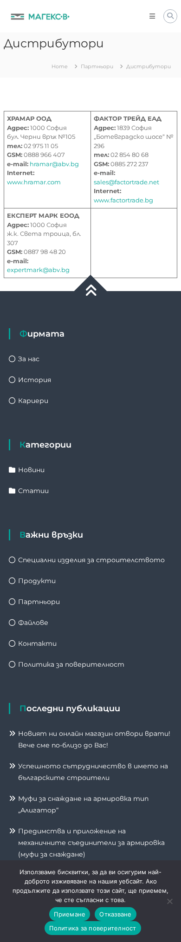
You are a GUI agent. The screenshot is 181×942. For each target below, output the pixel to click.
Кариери (33, 400)
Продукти (37, 581)
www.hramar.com (34, 182)
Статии (33, 491)
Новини (31, 470)
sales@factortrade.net (126, 182)
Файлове (33, 622)
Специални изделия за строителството (91, 560)
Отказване (115, 914)
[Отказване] (169, 901)
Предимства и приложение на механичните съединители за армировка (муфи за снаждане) (91, 842)
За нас (28, 359)
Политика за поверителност (71, 664)
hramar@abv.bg (54, 164)
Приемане (69, 914)
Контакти (37, 643)
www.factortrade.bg (123, 200)
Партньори (39, 602)
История (34, 380)
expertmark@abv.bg (38, 269)
